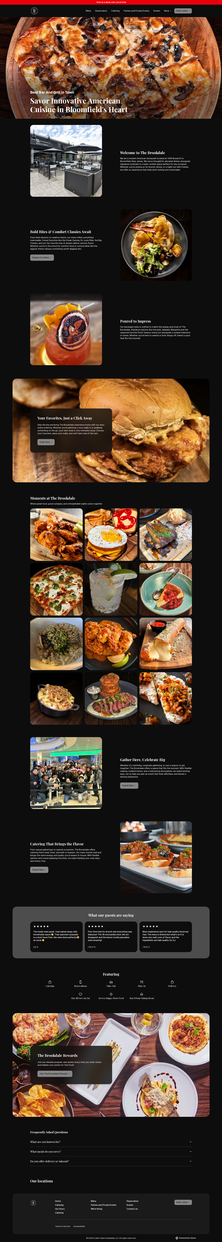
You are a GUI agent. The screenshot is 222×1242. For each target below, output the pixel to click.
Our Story (60, 1209)
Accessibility (79, 1226)
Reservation (101, 10)
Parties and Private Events (136, 10)
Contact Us (132, 1209)
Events (156, 10)
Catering (115, 10)
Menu (88, 10)
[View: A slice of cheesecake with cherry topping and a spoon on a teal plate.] (165, 589)
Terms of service (62, 1226)
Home (58, 1201)
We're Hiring (96, 1209)
